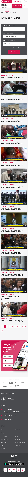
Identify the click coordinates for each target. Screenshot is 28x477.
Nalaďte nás (4, 436)
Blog (2, 445)
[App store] (19, 464)
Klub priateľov (4, 439)
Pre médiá (17, 433)
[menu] (25, 6)
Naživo (18, 6)
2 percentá (17, 445)
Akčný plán (17, 439)
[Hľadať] (25, 1)
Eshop (16, 436)
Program (3, 433)
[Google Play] (9, 464)
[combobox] (14, 36)
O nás (2, 429)
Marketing (17, 429)
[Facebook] (10, 470)
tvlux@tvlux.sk (8, 420)
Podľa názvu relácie (8, 33)
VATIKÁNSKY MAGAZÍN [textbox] (10, 36)
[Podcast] (18, 470)
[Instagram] (5, 470)
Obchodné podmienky (20, 442)
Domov (3, 11)
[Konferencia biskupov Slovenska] (3, 399)
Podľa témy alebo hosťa (9, 25)
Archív (18, 1)
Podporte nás (7, 1)
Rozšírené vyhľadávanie (17, 48)
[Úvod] (4, 5)
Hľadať (14, 51)
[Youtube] (14, 470)
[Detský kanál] (23, 470)
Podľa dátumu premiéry (9, 40)
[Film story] (11, 399)
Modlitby (3, 448)
